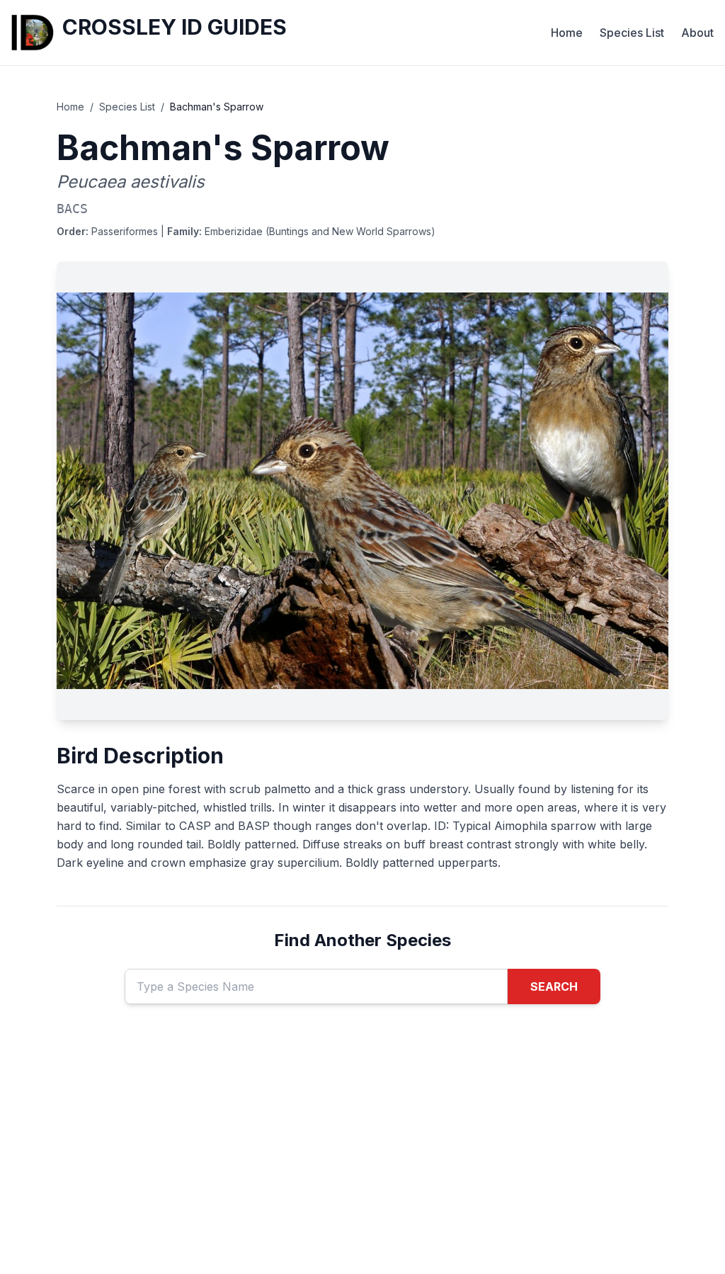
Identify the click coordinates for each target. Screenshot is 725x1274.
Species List (632, 32)
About (697, 32)
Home (567, 32)
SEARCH (554, 986)
